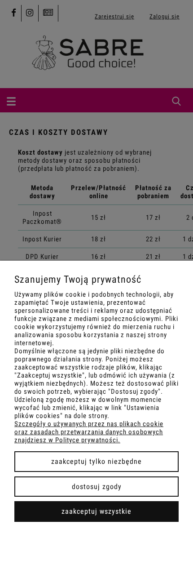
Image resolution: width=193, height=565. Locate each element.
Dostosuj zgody (97, 486)
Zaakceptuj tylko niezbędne (96, 461)
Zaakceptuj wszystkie (96, 511)
